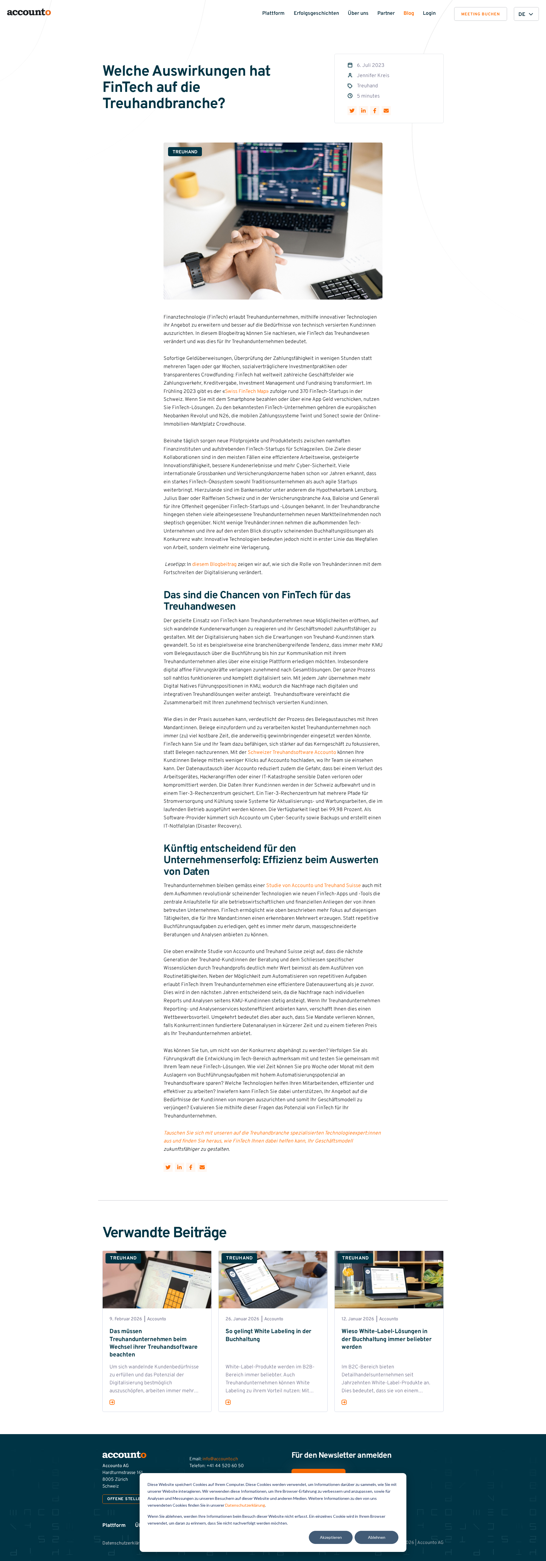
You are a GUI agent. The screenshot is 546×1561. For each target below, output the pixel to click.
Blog (409, 13)
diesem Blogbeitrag (214, 564)
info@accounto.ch (220, 1459)
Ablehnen (376, 1537)
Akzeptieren (331, 1537)
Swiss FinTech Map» (247, 391)
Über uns (358, 13)
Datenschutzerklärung (245, 1505)
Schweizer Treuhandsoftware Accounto (292, 752)
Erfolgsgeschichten (316, 13)
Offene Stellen (125, 1499)
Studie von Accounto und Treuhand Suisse (313, 885)
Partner (386, 13)
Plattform (273, 13)
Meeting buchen (480, 14)
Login (429, 13)
